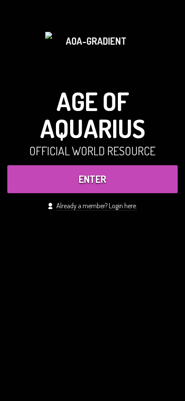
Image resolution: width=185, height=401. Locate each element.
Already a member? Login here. (96, 205)
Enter (92, 179)
